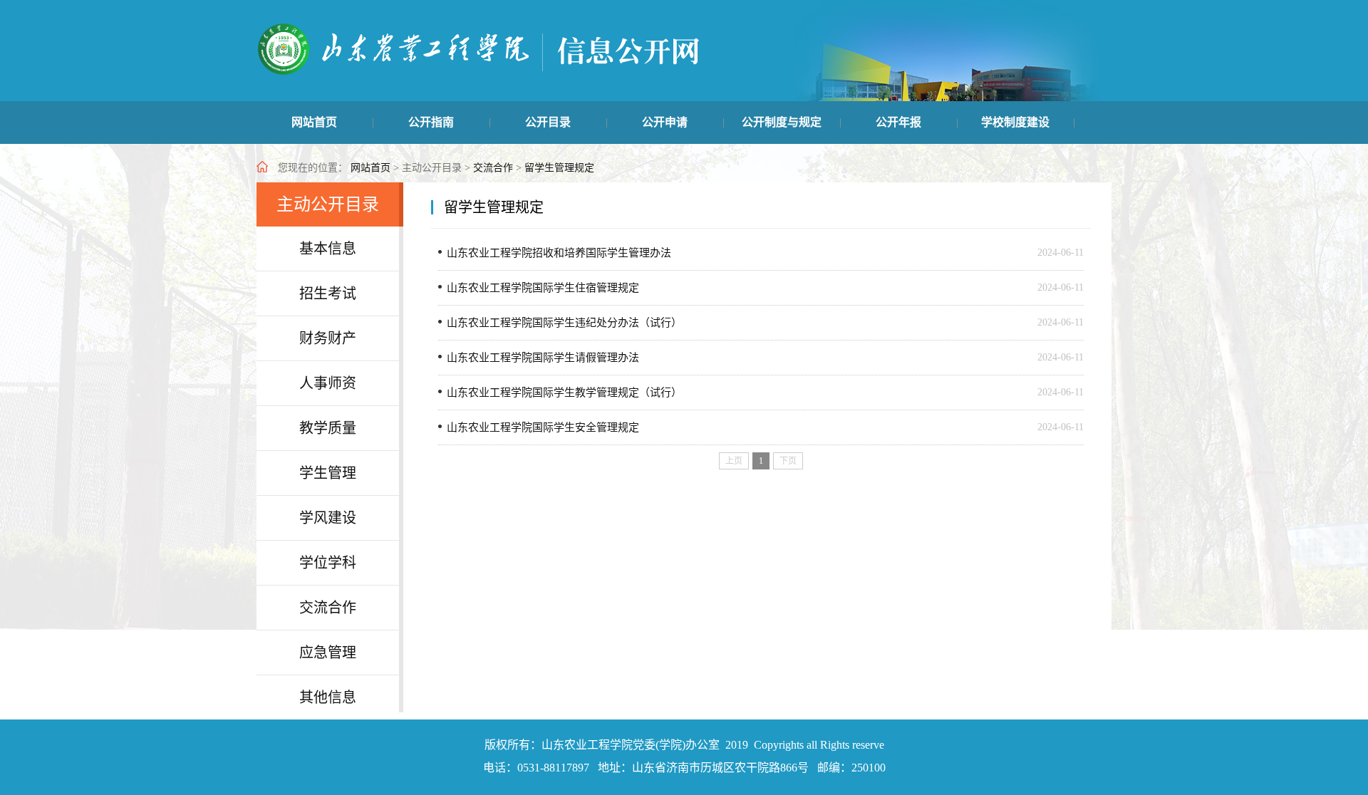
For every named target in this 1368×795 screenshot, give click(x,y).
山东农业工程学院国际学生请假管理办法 (543, 357)
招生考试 (327, 293)
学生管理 (327, 473)
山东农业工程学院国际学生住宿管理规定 (543, 287)
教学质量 (327, 428)
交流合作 (493, 167)
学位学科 (327, 563)
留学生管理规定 (559, 167)
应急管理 (327, 652)
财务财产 (327, 338)
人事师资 (327, 383)
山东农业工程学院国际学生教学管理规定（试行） (564, 392)
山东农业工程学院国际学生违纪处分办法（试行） (564, 322)
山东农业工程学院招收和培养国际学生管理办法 (559, 253)
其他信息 (327, 697)
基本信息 (327, 248)
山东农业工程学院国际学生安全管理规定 (543, 427)
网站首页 (370, 167)
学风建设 (327, 518)
